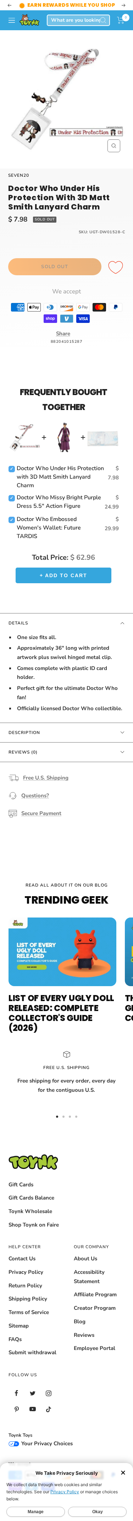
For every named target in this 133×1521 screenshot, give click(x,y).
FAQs (15, 1339)
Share (63, 333)
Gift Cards (21, 1184)
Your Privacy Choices (46, 1443)
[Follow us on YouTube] (32, 1409)
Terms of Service (29, 1312)
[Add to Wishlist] (117, 267)
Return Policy (25, 1285)
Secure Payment (41, 813)
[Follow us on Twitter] (32, 1393)
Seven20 (18, 175)
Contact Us (22, 1258)
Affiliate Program (95, 1294)
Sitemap (19, 1325)
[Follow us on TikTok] (48, 1409)
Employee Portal (94, 1348)
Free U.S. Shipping (45, 777)
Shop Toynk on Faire (34, 1224)
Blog (79, 1321)
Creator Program (95, 1308)
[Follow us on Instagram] (48, 1393)
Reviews (84, 1335)
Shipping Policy (28, 1298)
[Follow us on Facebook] (16, 1393)
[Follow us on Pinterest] (16, 1409)
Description (24, 732)
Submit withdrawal (32, 1352)
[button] (120, 20)
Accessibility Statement (89, 1277)
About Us (85, 1258)
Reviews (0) (23, 752)
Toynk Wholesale (30, 1211)
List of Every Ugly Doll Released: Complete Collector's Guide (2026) (61, 1013)
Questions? (35, 795)
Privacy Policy (26, 1272)
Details (18, 623)
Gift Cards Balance (31, 1197)
